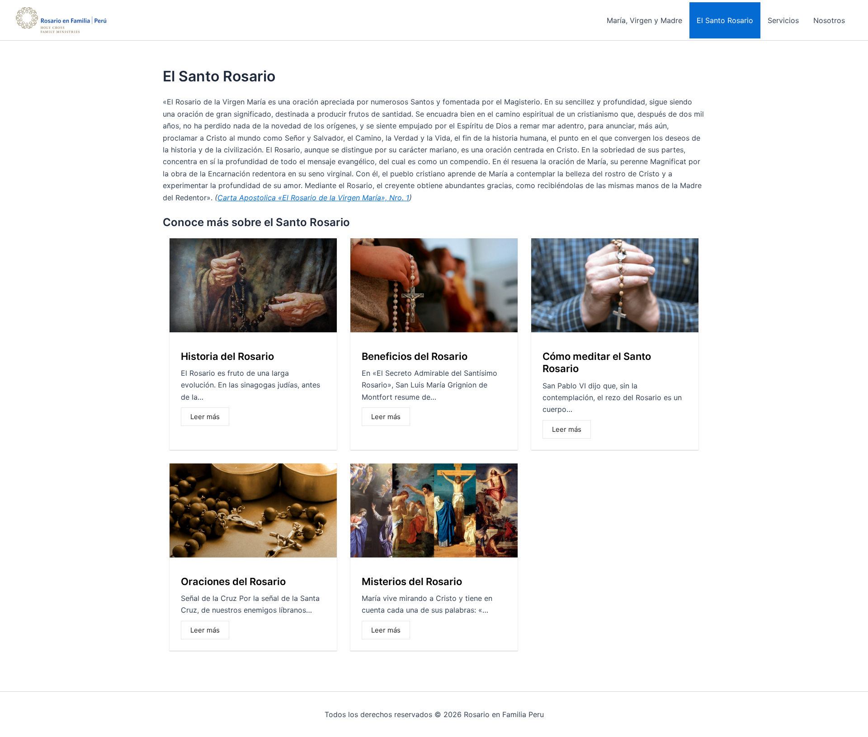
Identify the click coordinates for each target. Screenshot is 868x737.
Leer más (205, 416)
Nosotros (829, 20)
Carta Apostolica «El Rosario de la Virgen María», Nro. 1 (313, 197)
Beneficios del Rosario (414, 356)
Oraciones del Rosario (233, 581)
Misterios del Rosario (412, 581)
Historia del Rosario (227, 356)
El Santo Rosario (725, 20)
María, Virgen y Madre (644, 20)
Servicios (783, 20)
